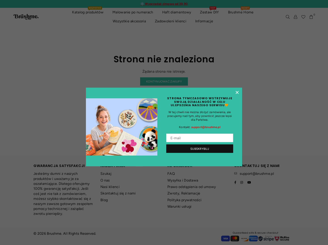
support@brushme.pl (205, 127)
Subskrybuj (199, 148)
